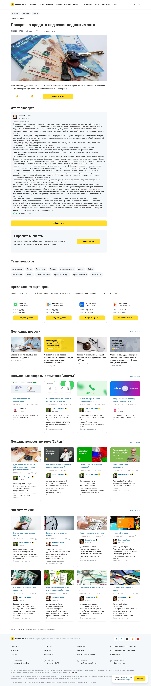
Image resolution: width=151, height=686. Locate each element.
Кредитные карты (80, 275)
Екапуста (22, 303)
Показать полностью (21, 420)
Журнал (32, 5)
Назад (16, 13)
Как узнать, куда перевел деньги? (24, 534)
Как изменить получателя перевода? (24, 588)
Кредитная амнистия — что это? (91, 588)
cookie (128, 677)
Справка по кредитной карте (123, 588)
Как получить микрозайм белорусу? (90, 465)
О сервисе (15, 646)
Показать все (135, 332)
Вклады (53, 269)
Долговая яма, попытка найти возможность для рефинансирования (24, 467)
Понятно (140, 679)
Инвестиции (17, 275)
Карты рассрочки (43, 275)
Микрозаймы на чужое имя (91, 533)
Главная (13, 629)
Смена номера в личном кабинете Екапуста (90, 400)
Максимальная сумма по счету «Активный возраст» (58, 588)
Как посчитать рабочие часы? (56, 534)
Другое (80, 269)
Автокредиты (17, 269)
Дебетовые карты (67, 269)
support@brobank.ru (21, 663)
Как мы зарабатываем (86, 655)
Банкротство (41, 269)
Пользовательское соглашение (122, 650)
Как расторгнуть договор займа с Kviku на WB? (124, 400)
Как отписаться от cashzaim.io (121, 465)
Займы (35, 13)
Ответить (23, 213)
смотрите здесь (73, 672)
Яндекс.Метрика (126, 679)
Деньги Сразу (90, 303)
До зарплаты (124, 303)
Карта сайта (115, 655)
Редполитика (49, 655)
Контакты (15, 650)
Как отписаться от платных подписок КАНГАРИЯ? (58, 400)
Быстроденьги (57, 303)
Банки (29, 269)
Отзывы (14, 655)
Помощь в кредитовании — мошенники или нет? (58, 465)
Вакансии (81, 646)
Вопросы (26, 13)
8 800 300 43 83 (53, 663)
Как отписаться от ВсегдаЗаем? (21, 400)
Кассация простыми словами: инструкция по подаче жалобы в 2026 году (91, 357)
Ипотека (29, 275)
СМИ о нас (48, 646)
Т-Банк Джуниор (120, 533)
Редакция (48, 650)
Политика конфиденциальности (123, 646)
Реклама (80, 650)
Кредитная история (61, 275)
